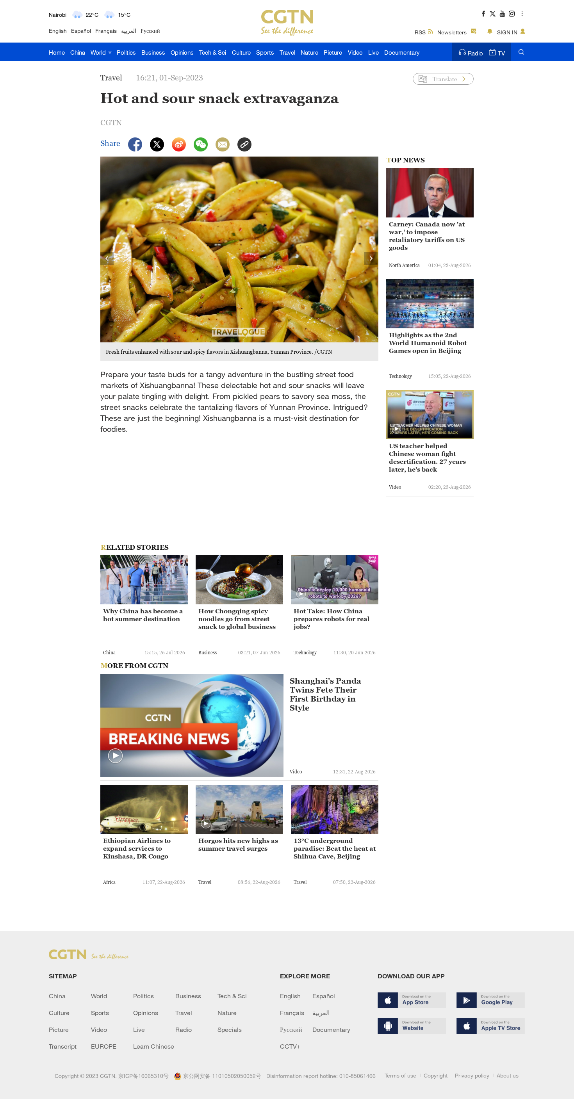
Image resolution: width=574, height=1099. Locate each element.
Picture (333, 52)
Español (81, 30)
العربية (128, 30)
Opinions (182, 52)
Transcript (63, 1046)
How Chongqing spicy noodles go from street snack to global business (237, 618)
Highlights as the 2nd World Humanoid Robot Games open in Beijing (428, 342)
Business (153, 52)
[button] (301, 594)
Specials (229, 1029)
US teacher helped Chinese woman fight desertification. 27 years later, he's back (427, 457)
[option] (239, 259)
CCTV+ (290, 1046)
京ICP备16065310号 (143, 1075)
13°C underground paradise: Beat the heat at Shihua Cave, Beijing (335, 848)
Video (355, 52)
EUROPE (103, 1046)
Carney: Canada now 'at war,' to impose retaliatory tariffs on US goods (427, 236)
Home (57, 52)
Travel (287, 52)
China (77, 52)
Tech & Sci (212, 52)
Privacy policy (472, 1075)
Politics (126, 52)
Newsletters (452, 32)
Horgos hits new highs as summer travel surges (238, 844)
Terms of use (400, 1075)
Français (106, 30)
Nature (309, 52)
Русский (150, 30)
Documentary (402, 52)
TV (501, 53)
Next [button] (371, 259)
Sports (265, 52)
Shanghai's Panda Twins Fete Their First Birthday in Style (325, 694)
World (99, 52)
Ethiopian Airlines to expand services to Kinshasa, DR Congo (137, 848)
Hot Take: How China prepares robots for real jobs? (332, 618)
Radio (475, 53)
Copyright (435, 1075)
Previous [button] (107, 259)
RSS (420, 32)
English (58, 30)
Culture (241, 52)
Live (373, 52)
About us (508, 1075)
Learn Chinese (153, 1046)
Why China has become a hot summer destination (143, 614)
